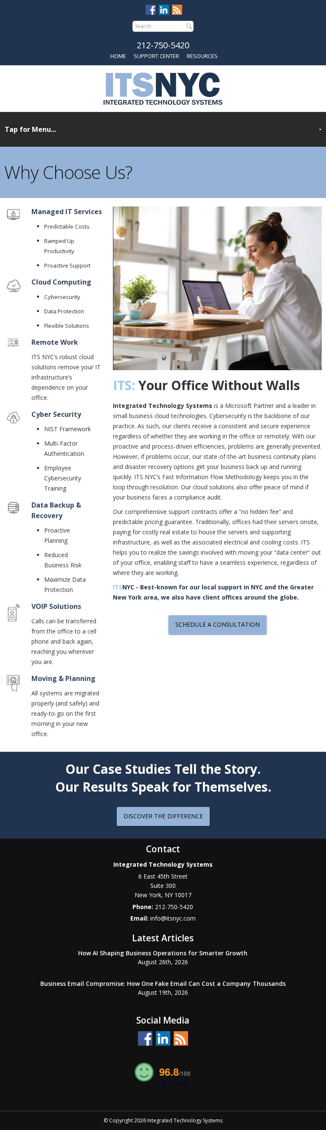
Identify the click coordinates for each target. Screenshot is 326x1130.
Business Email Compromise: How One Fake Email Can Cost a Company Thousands (163, 983)
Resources (202, 56)
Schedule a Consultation (217, 624)
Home (118, 56)
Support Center (156, 56)
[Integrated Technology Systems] (163, 87)
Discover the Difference (163, 816)
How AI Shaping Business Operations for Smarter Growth (162, 953)
